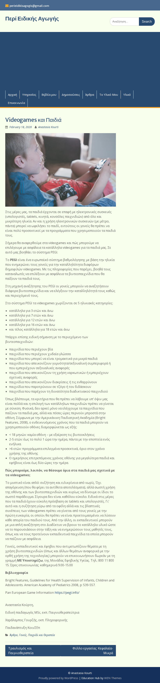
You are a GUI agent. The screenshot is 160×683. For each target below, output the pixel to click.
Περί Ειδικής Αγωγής (32, 18)
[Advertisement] (80, 61)
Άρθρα (89, 94)
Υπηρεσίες (29, 94)
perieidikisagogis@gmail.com (29, 6)
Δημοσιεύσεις (71, 94)
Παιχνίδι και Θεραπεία (41, 635)
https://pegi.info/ (67, 592)
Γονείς (23, 635)
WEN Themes (113, 678)
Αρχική (12, 94)
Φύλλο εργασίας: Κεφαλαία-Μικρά (93, 650)
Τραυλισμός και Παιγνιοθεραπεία (20, 650)
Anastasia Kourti (48, 127)
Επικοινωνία (16, 103)
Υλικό (127, 94)
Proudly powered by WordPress (58, 678)
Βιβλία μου (49, 94)
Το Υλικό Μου (108, 94)
